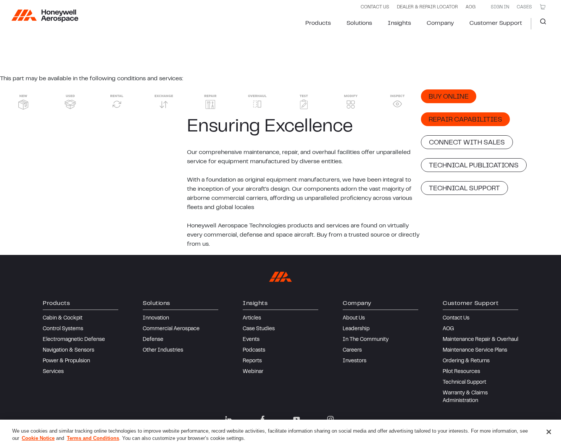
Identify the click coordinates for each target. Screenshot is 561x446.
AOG (471, 7)
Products (318, 23)
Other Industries (163, 350)
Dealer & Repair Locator (427, 7)
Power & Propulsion (66, 361)
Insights (399, 23)
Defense (153, 339)
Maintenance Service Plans (475, 350)
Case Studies (259, 329)
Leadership (356, 329)
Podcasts (254, 350)
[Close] (548, 431)
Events (251, 339)
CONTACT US (375, 7)
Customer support (495, 23)
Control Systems (63, 329)
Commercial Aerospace (171, 329)
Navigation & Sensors (68, 350)
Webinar (253, 372)
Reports (252, 361)
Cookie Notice (38, 438)
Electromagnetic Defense (74, 339)
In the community (366, 339)
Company (440, 23)
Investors (354, 361)
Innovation (156, 318)
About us (354, 318)
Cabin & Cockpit (62, 318)
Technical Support (464, 382)
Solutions (359, 23)
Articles (252, 318)
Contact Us (456, 318)
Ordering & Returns (466, 361)
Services (53, 372)
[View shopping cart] (543, 7)
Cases (524, 7)
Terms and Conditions (93, 438)
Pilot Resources (461, 372)
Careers (352, 350)
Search (540, 23)
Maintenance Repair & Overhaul (480, 339)
